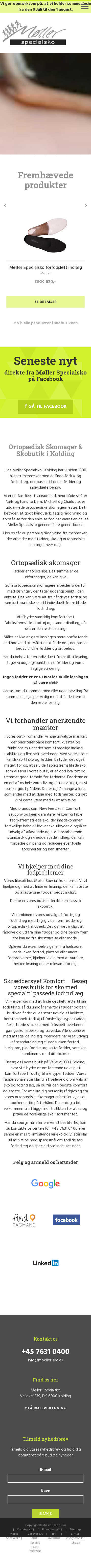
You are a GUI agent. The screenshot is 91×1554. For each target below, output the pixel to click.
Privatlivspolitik (52, 1529)
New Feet (47, 808)
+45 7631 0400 (65, 1128)
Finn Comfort (69, 808)
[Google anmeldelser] (45, 1183)
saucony (16, 814)
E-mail (45, 1470)
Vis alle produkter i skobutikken (47, 323)
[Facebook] (66, 1220)
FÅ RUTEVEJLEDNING (46, 1408)
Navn (45, 1491)
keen (33, 814)
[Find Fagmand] (24, 1220)
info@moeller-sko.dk (49, 1134)
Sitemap (75, 1529)
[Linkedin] (45, 1264)
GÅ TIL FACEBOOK (47, 406)
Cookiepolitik (26, 1529)
